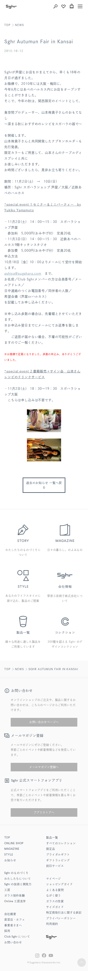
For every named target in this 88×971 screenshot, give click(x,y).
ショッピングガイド (59, 884)
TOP (7, 25)
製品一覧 (52, 837)
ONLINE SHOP (13, 843)
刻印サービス (55, 866)
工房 (7, 890)
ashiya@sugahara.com (22, 273)
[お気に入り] (63, 6)
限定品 (50, 849)
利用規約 (52, 924)
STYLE (8, 854)
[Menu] (80, 6)
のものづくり (16, 873)
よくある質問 (55, 890)
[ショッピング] (71, 6)
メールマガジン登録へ (44, 767)
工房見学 (15, 901)
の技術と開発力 (18, 884)
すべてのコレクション (61, 843)
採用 (7, 931)
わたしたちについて (17, 878)
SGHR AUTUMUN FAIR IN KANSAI (53, 669)
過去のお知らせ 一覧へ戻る (44, 485)
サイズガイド (55, 907)
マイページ (53, 878)
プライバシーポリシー (61, 918)
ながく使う (53, 895)
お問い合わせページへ (44, 722)
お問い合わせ (13, 942)
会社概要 (10, 914)
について (17, 936)
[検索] (55, 6)
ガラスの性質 (55, 901)
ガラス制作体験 (14, 895)
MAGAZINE (11, 849)
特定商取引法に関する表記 (64, 912)
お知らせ (10, 860)
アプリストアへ (44, 812)
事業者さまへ (13, 925)
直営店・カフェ (14, 919)
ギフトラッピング (58, 860)
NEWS (19, 25)
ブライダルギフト (58, 854)
